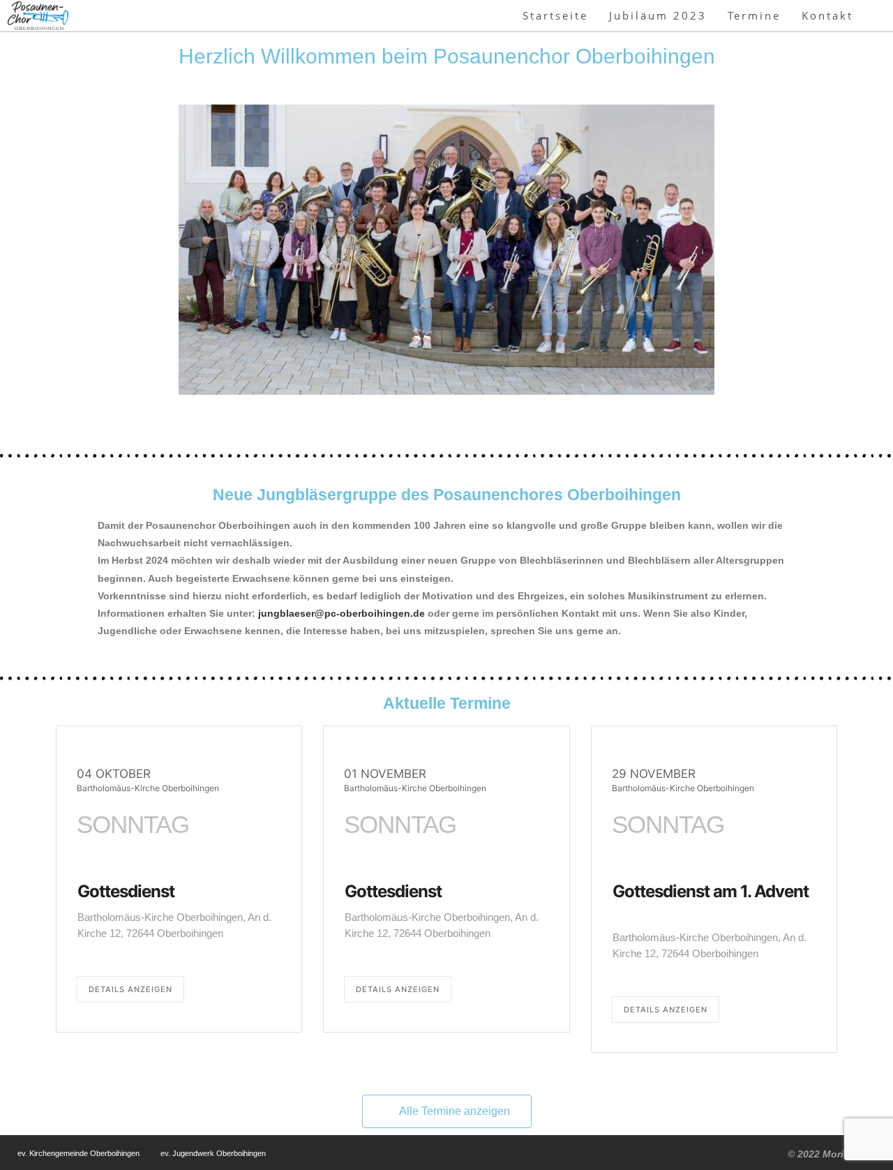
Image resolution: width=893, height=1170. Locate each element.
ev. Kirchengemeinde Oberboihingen (78, 1153)
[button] (69, 253)
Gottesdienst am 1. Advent (711, 891)
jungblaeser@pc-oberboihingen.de (341, 613)
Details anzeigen (130, 989)
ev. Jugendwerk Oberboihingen (213, 1153)
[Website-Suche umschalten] (878, 15)
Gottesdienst (125, 891)
